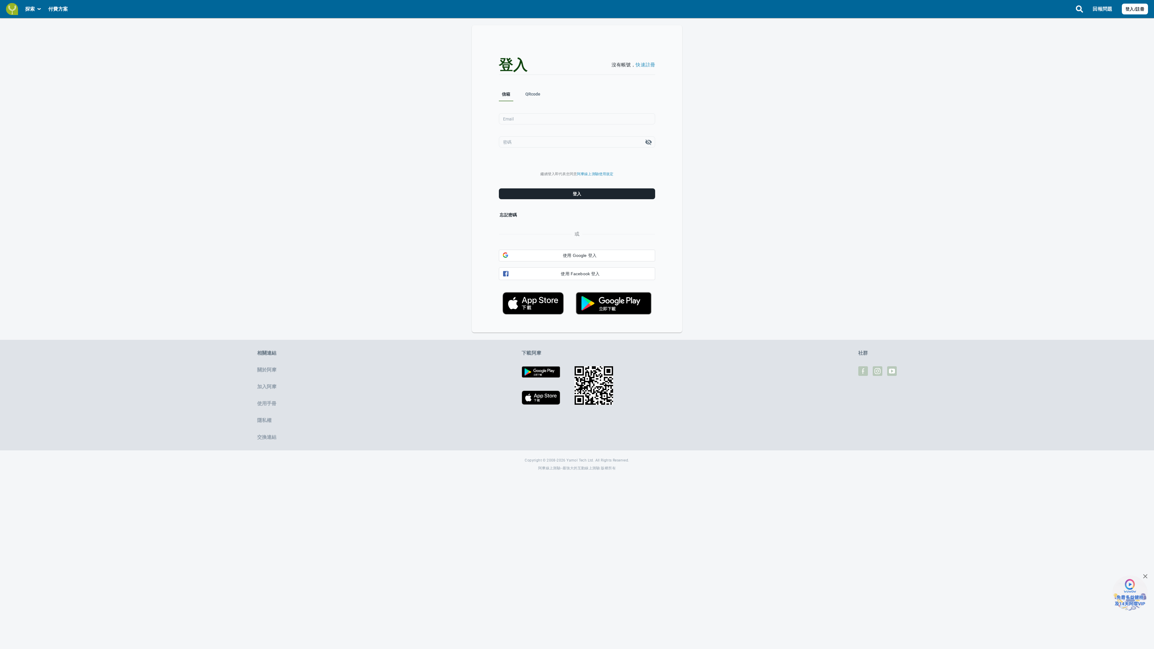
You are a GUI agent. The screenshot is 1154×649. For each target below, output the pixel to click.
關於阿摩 (267, 370)
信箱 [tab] (506, 94)
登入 (577, 193)
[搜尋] (1079, 9)
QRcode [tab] (533, 94)
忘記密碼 (508, 214)
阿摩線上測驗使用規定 (595, 174)
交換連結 (267, 437)
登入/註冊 (1134, 9)
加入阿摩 (267, 386)
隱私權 (264, 420)
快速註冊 (645, 64)
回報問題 (1102, 9)
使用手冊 (267, 403)
